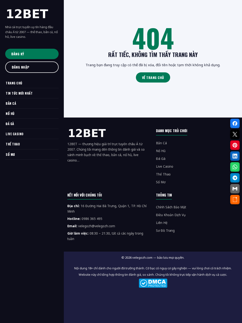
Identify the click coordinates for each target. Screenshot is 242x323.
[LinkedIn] (235, 156)
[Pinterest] (235, 145)
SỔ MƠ (10, 154)
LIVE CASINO (15, 133)
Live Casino (164, 166)
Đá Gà (160, 159)
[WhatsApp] (235, 167)
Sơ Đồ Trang (165, 230)
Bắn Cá (161, 143)
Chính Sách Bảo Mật (171, 207)
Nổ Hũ (160, 151)
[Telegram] (235, 178)
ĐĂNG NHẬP (21, 67)
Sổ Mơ (160, 182)
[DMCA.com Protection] (153, 283)
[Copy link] (235, 199)
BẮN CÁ (11, 103)
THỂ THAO (13, 144)
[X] (235, 134)
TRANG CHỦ (14, 83)
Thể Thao (163, 174)
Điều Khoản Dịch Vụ (171, 215)
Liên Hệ (162, 223)
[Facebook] (235, 123)
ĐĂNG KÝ (17, 53)
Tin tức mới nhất (19, 93)
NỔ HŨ (10, 113)
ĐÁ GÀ (10, 123)
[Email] (235, 188)
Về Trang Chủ (153, 77)
